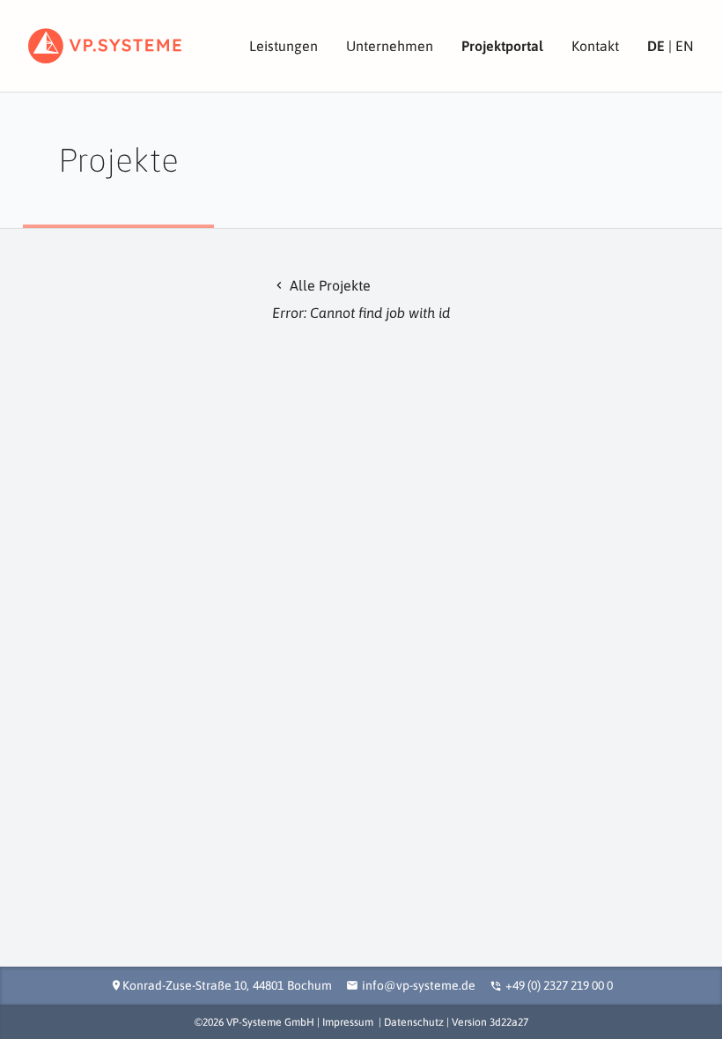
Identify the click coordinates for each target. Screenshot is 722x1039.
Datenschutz (414, 1022)
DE (656, 46)
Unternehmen (389, 46)
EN (684, 46)
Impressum (347, 1022)
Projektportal (502, 46)
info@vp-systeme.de (418, 985)
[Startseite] (104, 45)
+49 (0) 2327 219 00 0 (559, 985)
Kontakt (595, 46)
